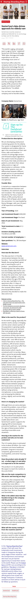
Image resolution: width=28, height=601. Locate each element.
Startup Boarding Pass (9, 596)
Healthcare (15, 590)
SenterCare (6, 590)
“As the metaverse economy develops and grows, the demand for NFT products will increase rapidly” (14, 307)
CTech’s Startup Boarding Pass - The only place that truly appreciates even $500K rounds (14, 302)
